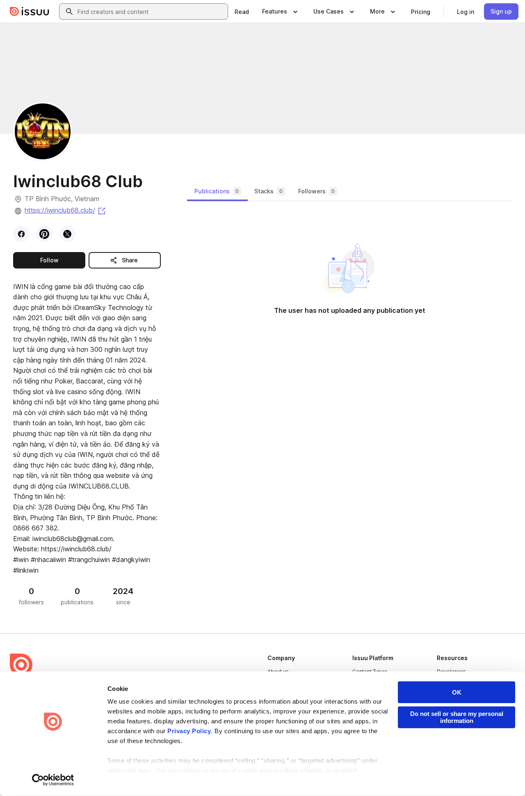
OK (456, 692)
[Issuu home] (29, 11)
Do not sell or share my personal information (456, 717)
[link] (242, 11)
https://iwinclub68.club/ (66, 210)
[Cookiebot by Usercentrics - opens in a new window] (53, 780)
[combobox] (151, 11)
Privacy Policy (189, 730)
